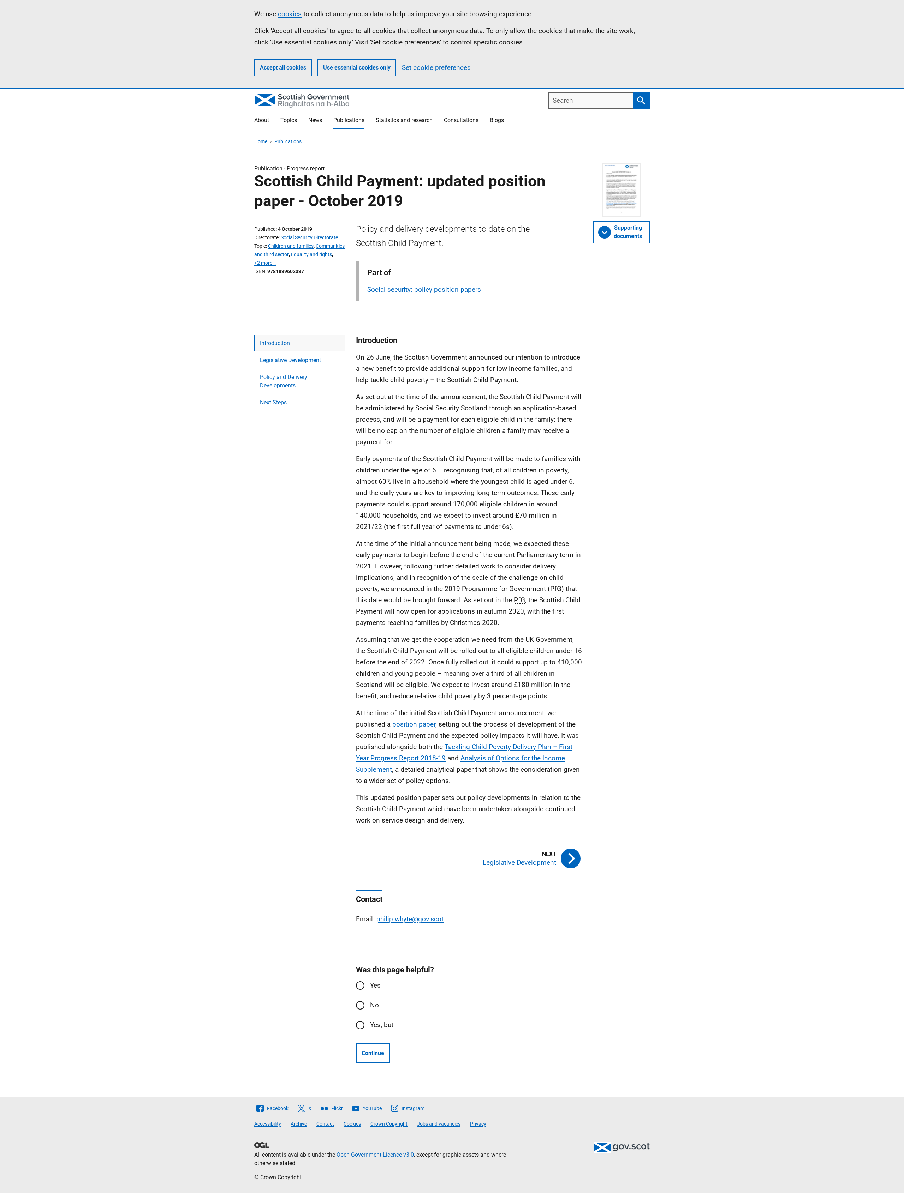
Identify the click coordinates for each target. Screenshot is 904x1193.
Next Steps (273, 402)
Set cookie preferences (436, 68)
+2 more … (265, 263)
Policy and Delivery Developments (283, 381)
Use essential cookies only (357, 67)
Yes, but (381, 1025)
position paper (413, 724)
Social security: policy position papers (424, 289)
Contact (325, 1124)
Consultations (461, 120)
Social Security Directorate (309, 237)
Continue (373, 1053)
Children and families (291, 246)
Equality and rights (311, 254)
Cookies (352, 1124)
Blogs (497, 120)
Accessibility (267, 1124)
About (261, 120)
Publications (348, 120)
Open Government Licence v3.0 (375, 1154)
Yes (375, 985)
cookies (290, 14)
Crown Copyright (389, 1124)
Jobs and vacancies (438, 1124)
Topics (288, 120)
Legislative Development (290, 360)
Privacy (478, 1124)
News (315, 120)
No (374, 1005)
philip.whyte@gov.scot (410, 919)
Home (260, 141)
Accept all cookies (283, 67)
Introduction (275, 343)
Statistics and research (404, 120)
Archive (299, 1124)
